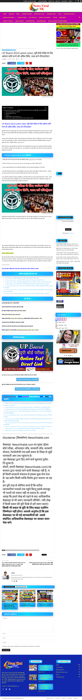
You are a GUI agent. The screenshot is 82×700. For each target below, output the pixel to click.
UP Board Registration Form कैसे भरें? (13, 111)
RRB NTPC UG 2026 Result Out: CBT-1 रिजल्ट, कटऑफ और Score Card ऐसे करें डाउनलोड (67, 249)
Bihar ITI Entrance (45, 17)
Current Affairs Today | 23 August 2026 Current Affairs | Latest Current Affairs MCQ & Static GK (67, 257)
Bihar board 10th (60, 669)
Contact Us (51, 1)
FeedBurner (71, 233)
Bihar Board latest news (61, 672)
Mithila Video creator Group (25, 601)
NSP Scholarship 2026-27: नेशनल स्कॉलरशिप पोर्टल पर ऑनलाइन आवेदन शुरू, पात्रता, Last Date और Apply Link (10, 606)
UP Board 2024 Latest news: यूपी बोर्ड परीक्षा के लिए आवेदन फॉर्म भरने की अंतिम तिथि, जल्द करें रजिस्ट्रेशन (25, 110)
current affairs (27, 14)
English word (22, 17)
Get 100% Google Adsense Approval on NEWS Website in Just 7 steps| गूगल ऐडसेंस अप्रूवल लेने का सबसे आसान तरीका (13, 564)
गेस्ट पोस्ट (55, 17)
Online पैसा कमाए (30, 21)
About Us (57, 1)
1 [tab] (64, 355)
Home (4, 14)
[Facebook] (76, 1)
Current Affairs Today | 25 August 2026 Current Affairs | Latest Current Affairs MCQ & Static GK (67, 244)
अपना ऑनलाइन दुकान (41, 21)
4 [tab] (70, 355)
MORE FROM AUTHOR (21, 586)
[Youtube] (81, 1)
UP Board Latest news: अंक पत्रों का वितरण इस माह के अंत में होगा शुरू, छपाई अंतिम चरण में (24, 280)
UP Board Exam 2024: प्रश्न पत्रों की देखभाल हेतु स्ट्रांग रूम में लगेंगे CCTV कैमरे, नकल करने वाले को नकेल (28, 282)
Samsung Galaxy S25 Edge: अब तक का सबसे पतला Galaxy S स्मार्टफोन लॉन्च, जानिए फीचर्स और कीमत (27, 407)
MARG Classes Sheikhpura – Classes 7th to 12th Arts (45, 604)
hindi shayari (19, 21)
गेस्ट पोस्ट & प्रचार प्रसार (41, 601)
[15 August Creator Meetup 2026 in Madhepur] (27, 596)
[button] (79, 17)
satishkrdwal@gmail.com (13, 686)
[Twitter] (78, 1)
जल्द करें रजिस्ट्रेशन (20, 550)
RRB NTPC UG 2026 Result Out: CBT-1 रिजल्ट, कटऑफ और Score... (46, 677)
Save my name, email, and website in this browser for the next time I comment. (21, 646)
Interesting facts (69, 14)
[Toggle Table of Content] (45, 108)
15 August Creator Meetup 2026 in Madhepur (28, 604)
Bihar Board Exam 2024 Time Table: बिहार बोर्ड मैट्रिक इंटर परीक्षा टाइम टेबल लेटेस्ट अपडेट (41, 563)
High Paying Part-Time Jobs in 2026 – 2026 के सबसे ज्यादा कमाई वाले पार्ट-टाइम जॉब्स (68, 262)
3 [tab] (68, 355)
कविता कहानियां (62, 17)
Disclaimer (64, 1)
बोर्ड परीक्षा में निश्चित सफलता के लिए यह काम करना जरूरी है (14, 310)
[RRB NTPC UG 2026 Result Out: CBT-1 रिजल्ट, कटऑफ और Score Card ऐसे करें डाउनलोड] (33, 677)
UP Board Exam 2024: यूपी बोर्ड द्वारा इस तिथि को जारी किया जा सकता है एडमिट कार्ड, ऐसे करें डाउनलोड (27, 284)
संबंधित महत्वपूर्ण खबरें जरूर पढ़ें (11, 113)
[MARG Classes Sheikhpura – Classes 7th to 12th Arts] (45, 596)
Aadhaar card (51, 14)
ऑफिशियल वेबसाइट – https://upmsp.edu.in (13, 116)
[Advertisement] (27, 35)
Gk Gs (59, 14)
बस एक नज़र (11, 14)
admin (4, 59)
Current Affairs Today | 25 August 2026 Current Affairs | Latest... (46, 668)
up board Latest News (10, 48)
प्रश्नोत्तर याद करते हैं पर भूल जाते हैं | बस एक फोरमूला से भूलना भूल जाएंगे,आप (17, 326)
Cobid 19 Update (8, 21)
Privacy (70, 1)
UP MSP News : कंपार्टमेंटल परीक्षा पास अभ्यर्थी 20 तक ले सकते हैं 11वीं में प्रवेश (22, 278)
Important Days (39, 14)
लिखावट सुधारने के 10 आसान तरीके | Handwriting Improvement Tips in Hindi (20, 330)
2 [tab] (66, 355)
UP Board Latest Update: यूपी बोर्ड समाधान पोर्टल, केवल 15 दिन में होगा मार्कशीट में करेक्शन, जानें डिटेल (27, 293)
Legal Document (43, 1)
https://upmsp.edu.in (34, 337)
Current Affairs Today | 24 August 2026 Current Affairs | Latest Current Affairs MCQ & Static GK (67, 253)
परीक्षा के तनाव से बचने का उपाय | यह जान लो (11, 314)
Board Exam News (8, 17)
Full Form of (33, 17)
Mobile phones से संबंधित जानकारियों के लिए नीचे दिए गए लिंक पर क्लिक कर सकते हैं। (19, 118)
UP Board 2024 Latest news (11, 550)
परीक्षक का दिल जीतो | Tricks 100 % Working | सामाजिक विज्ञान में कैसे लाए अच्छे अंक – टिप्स (22, 318)
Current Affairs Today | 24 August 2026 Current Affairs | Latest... (46, 687)
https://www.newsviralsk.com (16, 575)
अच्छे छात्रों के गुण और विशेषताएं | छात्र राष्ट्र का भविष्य (13, 322)
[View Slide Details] (68, 342)
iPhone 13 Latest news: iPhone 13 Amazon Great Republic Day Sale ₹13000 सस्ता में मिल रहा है (28, 426)
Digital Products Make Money (57, 21)
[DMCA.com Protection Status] (68, 306)
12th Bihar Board (60, 677)
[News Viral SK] (41, 7)
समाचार (17, 14)
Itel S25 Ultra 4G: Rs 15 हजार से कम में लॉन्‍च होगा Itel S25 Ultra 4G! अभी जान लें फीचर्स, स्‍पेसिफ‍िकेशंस (27, 409)
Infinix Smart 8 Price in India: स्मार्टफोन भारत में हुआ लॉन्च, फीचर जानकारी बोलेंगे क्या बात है (24, 428)
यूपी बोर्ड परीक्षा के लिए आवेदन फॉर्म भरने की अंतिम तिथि (32, 550)
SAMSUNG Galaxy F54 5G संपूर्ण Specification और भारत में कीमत (20, 430)
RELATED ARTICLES (9, 586)
